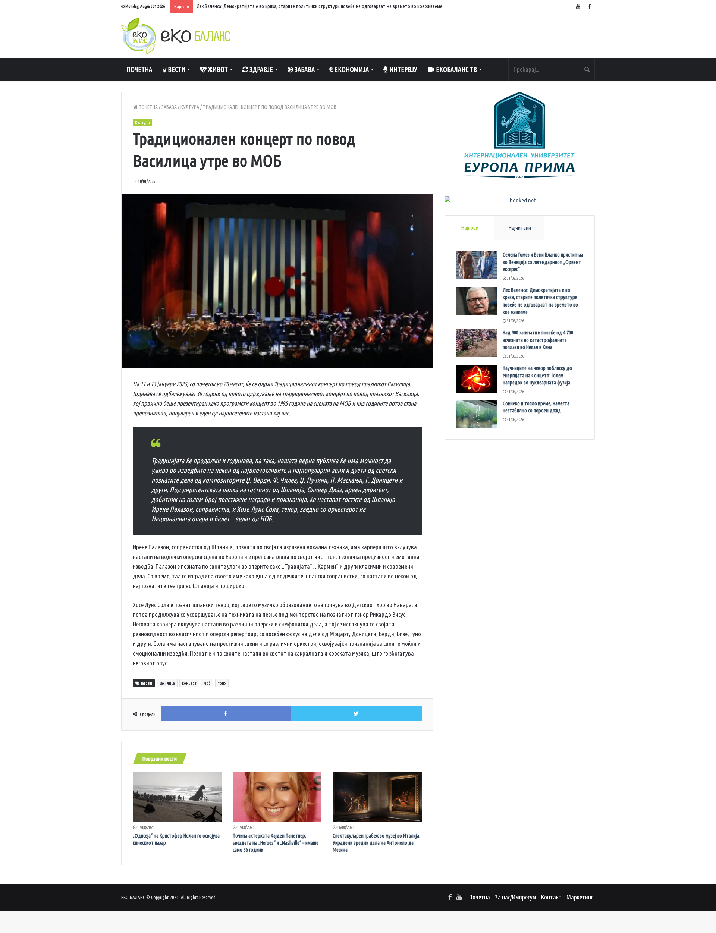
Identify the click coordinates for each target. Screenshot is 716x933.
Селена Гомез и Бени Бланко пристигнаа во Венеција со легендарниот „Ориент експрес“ (543, 262)
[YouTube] (578, 6)
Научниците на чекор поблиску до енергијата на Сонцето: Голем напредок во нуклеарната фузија (537, 375)
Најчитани (519, 227)
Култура (189, 107)
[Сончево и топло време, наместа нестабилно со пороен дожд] (476, 414)
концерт (189, 683)
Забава (304, 69)
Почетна (139, 69)
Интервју (402, 69)
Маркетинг (579, 897)
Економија (351, 69)
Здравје (260, 69)
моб (207, 683)
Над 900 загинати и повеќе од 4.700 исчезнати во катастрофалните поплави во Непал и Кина (538, 340)
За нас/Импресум (515, 897)
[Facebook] (589, 6)
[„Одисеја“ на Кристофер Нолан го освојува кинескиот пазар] (177, 797)
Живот (217, 69)
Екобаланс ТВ (455, 69)
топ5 (222, 683)
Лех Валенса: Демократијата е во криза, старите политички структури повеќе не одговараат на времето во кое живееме (319, 6)
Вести (175, 69)
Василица (167, 683)
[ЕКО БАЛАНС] (175, 35)
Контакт (551, 897)
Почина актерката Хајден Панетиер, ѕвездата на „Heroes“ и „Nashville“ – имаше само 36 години (275, 843)
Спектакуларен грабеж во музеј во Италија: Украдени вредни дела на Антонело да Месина (376, 843)
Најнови (469, 227)
